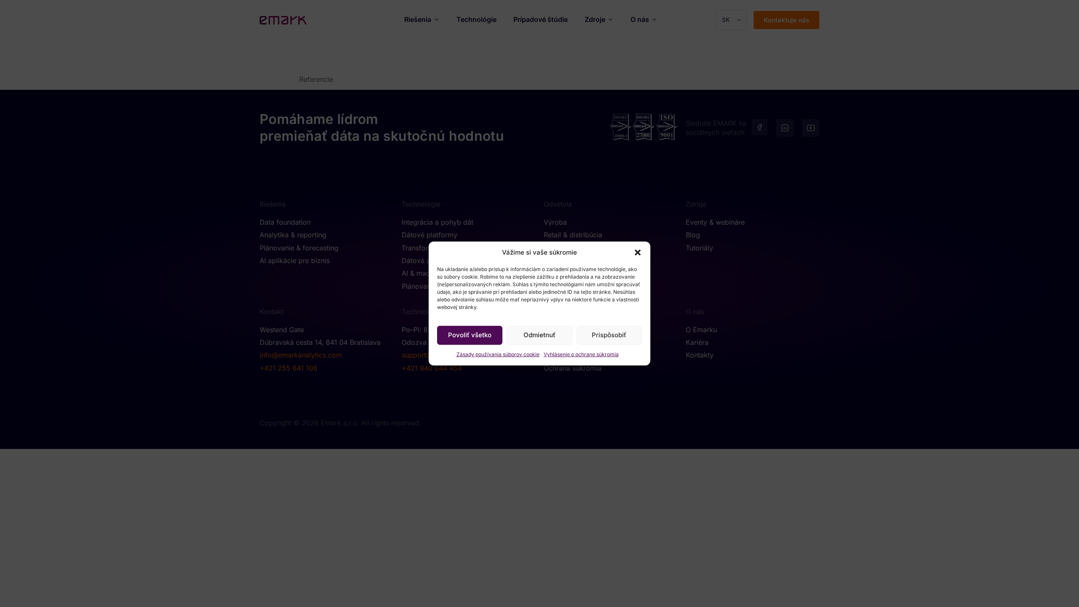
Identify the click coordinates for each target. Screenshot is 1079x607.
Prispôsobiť (609, 335)
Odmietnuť (539, 335)
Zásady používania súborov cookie (498, 354)
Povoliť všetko (469, 335)
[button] (637, 252)
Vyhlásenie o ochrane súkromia (581, 354)
